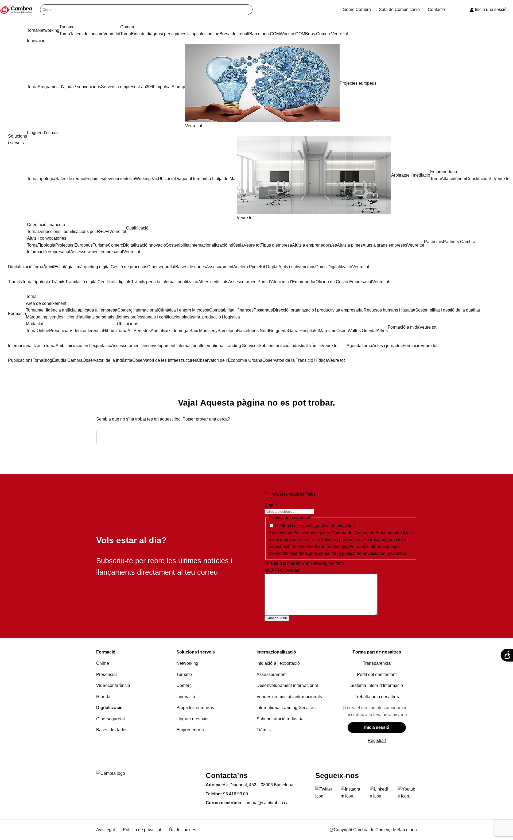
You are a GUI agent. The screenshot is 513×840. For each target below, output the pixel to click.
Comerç (184, 685)
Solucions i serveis (195, 652)
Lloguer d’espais (192, 719)
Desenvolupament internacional (287, 685)
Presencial (106, 674)
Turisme (184, 674)
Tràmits (263, 730)
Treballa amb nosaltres (377, 696)
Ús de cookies (182, 829)
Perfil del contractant (377, 674)
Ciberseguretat (110, 719)
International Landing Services (286, 707)
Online (102, 663)
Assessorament (271, 674)
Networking (187, 663)
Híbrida (103, 696)
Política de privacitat (142, 829)
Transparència (377, 663)
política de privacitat (334, 526)
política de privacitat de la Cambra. (374, 553)
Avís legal (105, 829)
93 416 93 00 (235, 794)
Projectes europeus (195, 707)
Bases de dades (111, 730)
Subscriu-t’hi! (277, 618)
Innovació (185, 696)
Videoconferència (113, 685)
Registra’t (377, 740)
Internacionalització (276, 652)
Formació (105, 652)
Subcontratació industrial (280, 719)
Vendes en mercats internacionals (289, 696)
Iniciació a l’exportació (278, 663)
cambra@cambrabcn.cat (266, 802)
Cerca (405, 437)
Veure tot (193, 125)
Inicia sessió (376, 727)
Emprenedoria (190, 730)
